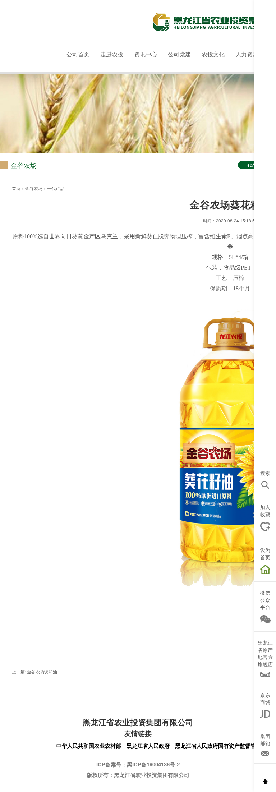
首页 (16, 188)
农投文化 (213, 54)
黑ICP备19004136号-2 (153, 764)
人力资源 (246, 54)
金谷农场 (33, 188)
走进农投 (111, 54)
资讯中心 (145, 54)
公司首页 (77, 54)
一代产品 (252, 165)
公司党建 (179, 54)
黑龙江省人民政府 (148, 746)
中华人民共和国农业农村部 (88, 746)
